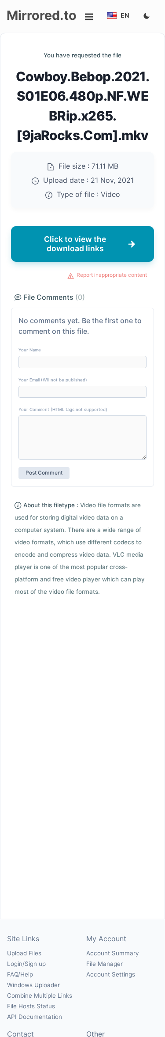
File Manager (104, 963)
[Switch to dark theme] (146, 16)
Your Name (29, 349)
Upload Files (24, 953)
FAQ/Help (20, 974)
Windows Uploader (33, 984)
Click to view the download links (75, 243)
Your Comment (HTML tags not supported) (62, 409)
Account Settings (110, 974)
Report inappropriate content (112, 275)
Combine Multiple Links (39, 995)
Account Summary (112, 953)
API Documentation (34, 1016)
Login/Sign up (26, 963)
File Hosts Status (31, 1006)
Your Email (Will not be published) (52, 379)
